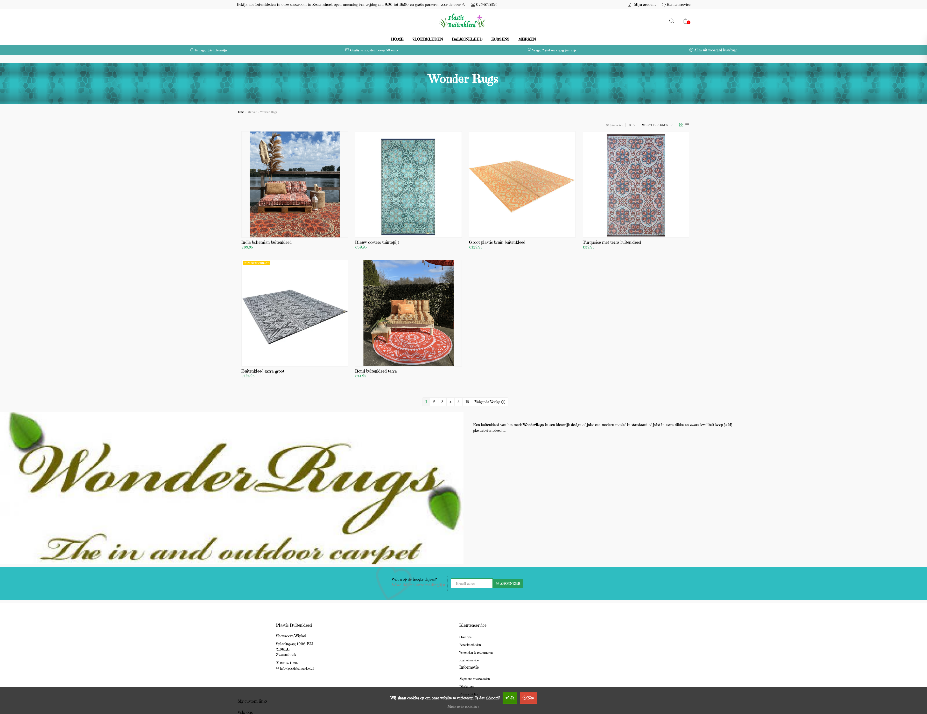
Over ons (465, 637)
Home (397, 39)
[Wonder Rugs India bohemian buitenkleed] (295, 184)
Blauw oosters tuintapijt (377, 242)
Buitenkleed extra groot (262, 371)
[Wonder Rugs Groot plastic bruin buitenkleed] (522, 184)
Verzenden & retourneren (476, 653)
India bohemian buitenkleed (266, 242)
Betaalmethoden (470, 645)
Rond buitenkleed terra (376, 371)
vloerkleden (428, 39)
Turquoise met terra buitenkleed (612, 242)
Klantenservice (469, 660)
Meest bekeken (655, 125)
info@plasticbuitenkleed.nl (297, 668)
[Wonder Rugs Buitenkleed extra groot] (295, 313)
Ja (512, 697)
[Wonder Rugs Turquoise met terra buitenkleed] (636, 184)
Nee (531, 697)
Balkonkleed (467, 39)
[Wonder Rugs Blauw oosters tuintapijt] (408, 184)
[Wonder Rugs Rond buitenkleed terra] (408, 313)
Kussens (501, 39)
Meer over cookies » (463, 706)
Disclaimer (466, 687)
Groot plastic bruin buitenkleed (497, 242)
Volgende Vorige (488, 401)
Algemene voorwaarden (474, 679)
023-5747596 (487, 4)
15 (467, 401)
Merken (527, 39)
